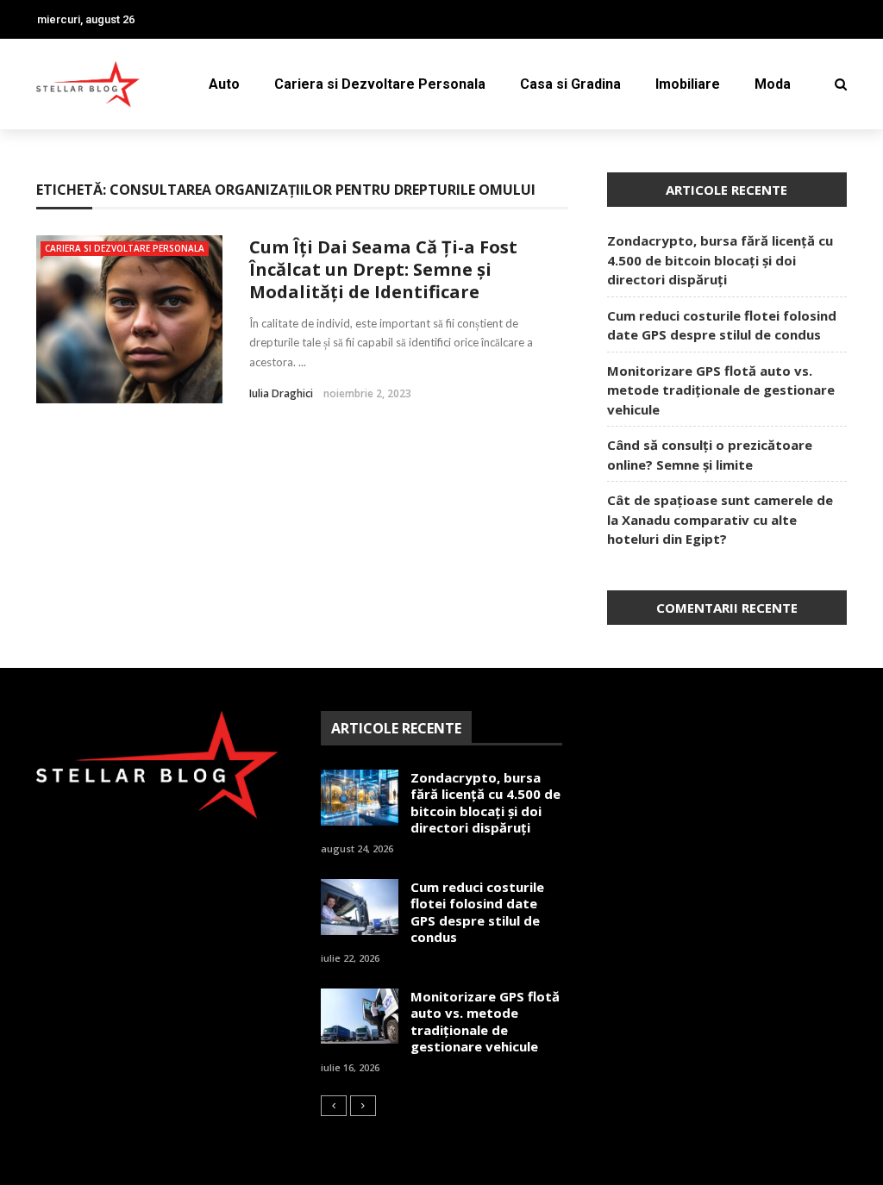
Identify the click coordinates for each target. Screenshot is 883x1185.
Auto (224, 84)
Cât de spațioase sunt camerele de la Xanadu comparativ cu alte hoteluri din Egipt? (720, 519)
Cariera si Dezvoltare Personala (379, 84)
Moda (773, 84)
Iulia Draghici (281, 393)
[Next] (363, 1105)
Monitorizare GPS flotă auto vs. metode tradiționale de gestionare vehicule (721, 390)
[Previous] (334, 1105)
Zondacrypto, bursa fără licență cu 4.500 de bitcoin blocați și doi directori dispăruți (720, 260)
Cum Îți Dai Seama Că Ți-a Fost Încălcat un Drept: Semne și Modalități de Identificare (383, 269)
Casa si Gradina (570, 84)
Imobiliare (687, 84)
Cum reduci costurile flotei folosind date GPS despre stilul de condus (477, 912)
